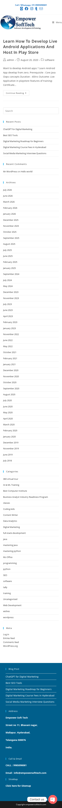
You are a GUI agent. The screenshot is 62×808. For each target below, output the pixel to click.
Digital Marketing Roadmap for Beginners (23, 141)
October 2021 (9, 352)
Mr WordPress (10, 171)
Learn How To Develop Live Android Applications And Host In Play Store (30, 46)
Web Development (12, 605)
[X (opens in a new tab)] (21, 8)
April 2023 (8, 316)
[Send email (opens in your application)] (40, 8)
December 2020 (10, 370)
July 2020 (7, 400)
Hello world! (27, 171)
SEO (5, 575)
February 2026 (10, 207)
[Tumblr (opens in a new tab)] (36, 8)
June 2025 (8, 256)
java (5, 539)
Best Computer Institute (15, 490)
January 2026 (9, 213)
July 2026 (7, 189)
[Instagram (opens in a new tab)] (31, 8)
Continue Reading (17, 92)
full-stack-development (14, 533)
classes (6, 502)
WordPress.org (10, 645)
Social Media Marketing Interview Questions (24, 153)
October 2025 (9, 231)
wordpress (8, 617)
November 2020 (11, 376)
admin (10, 60)
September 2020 (11, 388)
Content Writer (10, 514)
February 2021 (10, 358)
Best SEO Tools (10, 135)
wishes (6, 611)
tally (5, 587)
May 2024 (8, 286)
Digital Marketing (11, 527)
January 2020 (9, 436)
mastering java (10, 545)
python (6, 569)
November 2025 (11, 225)
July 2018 (7, 460)
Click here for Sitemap (18, 785)
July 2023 (7, 304)
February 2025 (10, 261)
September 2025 (11, 237)
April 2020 (8, 418)
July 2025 (7, 250)
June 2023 (8, 310)
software (49, 60)
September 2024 (11, 274)
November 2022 (11, 334)
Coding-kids (9, 509)
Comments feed (11, 642)
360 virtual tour (10, 478)
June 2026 (8, 195)
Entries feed (9, 638)
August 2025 (9, 243)
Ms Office (7, 557)
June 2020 (8, 406)
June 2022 (8, 340)
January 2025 (9, 268)
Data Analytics (10, 520)
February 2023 (10, 322)
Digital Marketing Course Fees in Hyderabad (24, 147)
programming (10, 563)
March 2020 (9, 424)
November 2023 (11, 298)
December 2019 (10, 442)
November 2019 (11, 448)
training (7, 593)
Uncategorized (10, 599)
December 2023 (10, 292)
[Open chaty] (52, 799)
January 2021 (9, 364)
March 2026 (9, 201)
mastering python (12, 551)
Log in (6, 634)
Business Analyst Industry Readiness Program (25, 496)
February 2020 (10, 430)
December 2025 (10, 219)
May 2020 (8, 412)
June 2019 (8, 454)
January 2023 (9, 328)
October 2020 (9, 382)
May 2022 (8, 346)
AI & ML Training (11, 484)
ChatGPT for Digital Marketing (17, 129)
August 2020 (9, 394)
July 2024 (7, 280)
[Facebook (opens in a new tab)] (26, 8)
